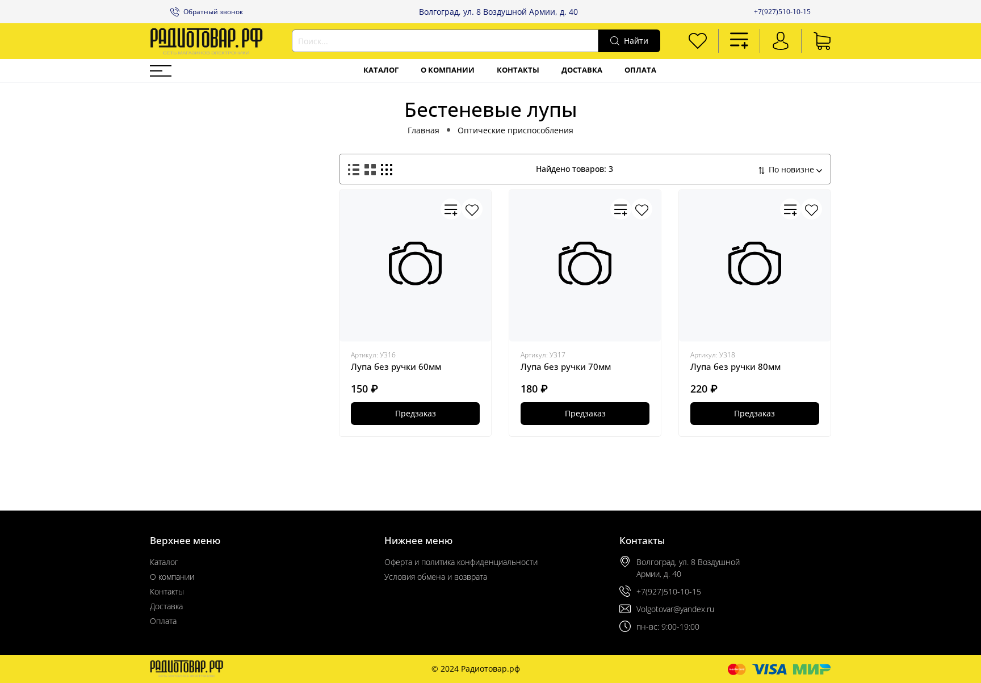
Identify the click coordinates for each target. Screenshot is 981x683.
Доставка (581, 70)
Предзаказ (415, 413)
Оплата (640, 70)
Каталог (381, 70)
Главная (423, 130)
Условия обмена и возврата (435, 576)
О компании (448, 70)
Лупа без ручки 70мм (566, 366)
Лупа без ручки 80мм (735, 366)
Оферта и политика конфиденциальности (461, 561)
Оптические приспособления (515, 130)
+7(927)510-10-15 (782, 11)
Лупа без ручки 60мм (396, 366)
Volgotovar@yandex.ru (675, 609)
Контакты (518, 70)
